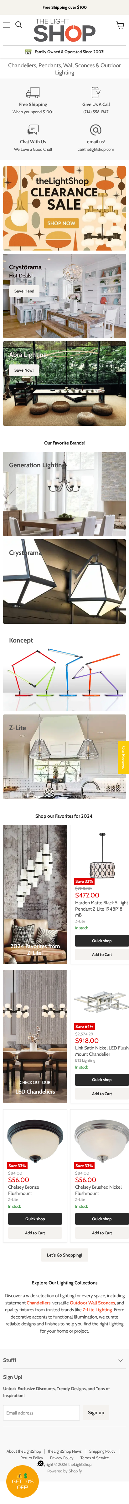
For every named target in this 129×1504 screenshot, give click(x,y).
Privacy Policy (62, 1457)
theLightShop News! (65, 1451)
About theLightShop (24, 1451)
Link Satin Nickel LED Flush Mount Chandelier (102, 1051)
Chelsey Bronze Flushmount (23, 1190)
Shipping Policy (102, 1451)
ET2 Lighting (85, 1060)
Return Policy (31, 1457)
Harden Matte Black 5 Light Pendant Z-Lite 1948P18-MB (101, 909)
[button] (22, 1481)
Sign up (96, 1412)
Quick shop (102, 940)
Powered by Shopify (64, 1470)
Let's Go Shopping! (64, 1255)
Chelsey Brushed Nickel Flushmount (98, 1190)
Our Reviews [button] (123, 757)
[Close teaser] (41, 1463)
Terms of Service (94, 1457)
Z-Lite (80, 921)
